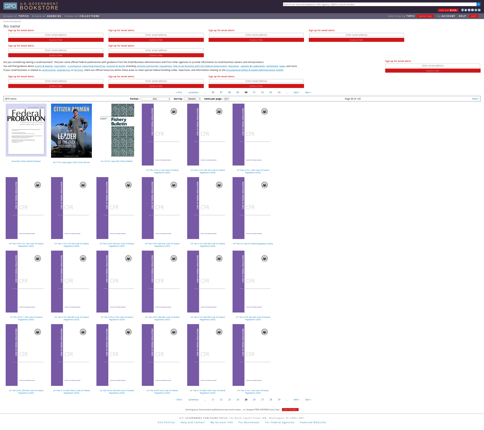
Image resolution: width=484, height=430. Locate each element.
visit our (448, 10)
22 (221, 399)
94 (279, 92)
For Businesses (249, 422)
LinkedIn (479, 10)
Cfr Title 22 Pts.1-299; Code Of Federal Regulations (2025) (253, 171)
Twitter (465, 10)
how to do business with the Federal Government (200, 66)
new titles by (410, 16)
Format (134, 98)
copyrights (60, 66)
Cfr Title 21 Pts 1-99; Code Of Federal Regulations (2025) (253, 391)
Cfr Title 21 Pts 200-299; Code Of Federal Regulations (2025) (208, 244)
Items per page (213, 98)
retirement (272, 66)
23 (229, 399)
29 (279, 399)
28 (270, 399)
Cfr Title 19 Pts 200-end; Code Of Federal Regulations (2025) (162, 244)
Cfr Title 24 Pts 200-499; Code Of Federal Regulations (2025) (253, 318)
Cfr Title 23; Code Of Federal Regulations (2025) (253, 243)
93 (270, 92)
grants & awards (44, 66)
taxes (282, 66)
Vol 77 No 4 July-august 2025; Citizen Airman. (71, 162)
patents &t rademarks (253, 66)
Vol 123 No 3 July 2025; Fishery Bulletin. (117, 161)
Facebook (462, 10)
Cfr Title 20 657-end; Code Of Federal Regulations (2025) (162, 391)
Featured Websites (313, 422)
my (446, 16)
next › (297, 92)
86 (213, 92)
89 (237, 92)
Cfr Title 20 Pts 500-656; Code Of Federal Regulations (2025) (26, 391)
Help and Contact (193, 422)
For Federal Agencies (279, 422)
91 (254, 92)
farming (78, 69)
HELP (462, 16)
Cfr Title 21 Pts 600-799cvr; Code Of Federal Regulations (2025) (71, 391)
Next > (475, 98)
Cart (474, 16)
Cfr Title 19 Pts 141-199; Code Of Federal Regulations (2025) (26, 244)
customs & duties (115, 66)
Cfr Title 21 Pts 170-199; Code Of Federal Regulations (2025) (71, 244)
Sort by (178, 98)
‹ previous (193, 92)
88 (229, 92)
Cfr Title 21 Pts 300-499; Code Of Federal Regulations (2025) (71, 318)
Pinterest (475, 10)
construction (49, 69)
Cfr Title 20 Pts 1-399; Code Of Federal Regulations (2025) (26, 318)
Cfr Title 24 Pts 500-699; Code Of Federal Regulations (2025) (117, 391)
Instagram (469, 10)
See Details (290, 409)
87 (221, 92)
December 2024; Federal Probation (26, 161)
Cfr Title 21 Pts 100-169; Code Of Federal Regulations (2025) (208, 171)
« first (179, 92)
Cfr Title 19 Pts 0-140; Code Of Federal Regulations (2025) (162, 171)
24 (237, 399)
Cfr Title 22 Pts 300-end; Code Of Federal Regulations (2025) (117, 244)
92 (262, 92)
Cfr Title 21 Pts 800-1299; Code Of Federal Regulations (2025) (207, 391)
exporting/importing (93, 66)
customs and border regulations (154, 66)
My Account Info (221, 422)
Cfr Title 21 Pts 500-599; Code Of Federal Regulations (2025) (208, 318)
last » (308, 92)
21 (213, 399)
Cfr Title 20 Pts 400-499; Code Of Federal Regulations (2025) (162, 318)
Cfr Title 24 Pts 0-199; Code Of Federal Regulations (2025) (117, 318)
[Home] (31, 8)
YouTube (472, 10)
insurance (233, 66)
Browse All (16, 16)
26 (254, 399)
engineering (63, 69)
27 (262, 399)
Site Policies (166, 422)
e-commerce (74, 66)
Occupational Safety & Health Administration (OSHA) (254, 69)
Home (6, 21)
